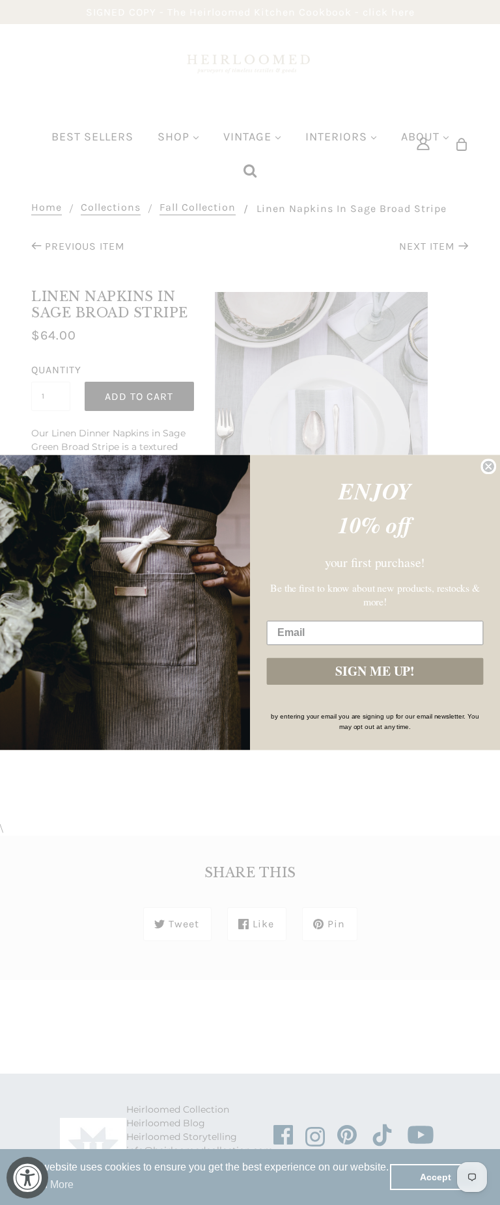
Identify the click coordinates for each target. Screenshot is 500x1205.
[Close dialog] (488, 466)
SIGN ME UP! (375, 671)
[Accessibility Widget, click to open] (27, 1177)
